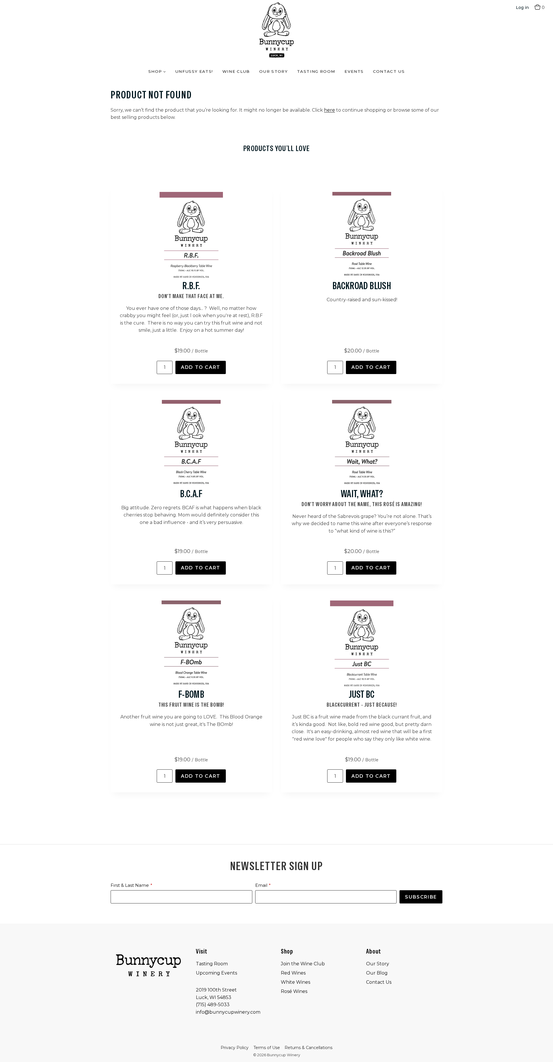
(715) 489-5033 (213, 1004)
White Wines (295, 982)
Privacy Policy (235, 1047)
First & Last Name (130, 885)
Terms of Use (266, 1047)
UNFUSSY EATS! (194, 71)
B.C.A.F (191, 493)
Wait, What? (362, 493)
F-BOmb (191, 694)
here (329, 110)
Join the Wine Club (303, 963)
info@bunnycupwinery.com (228, 1012)
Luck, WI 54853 (213, 997)
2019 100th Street (216, 990)
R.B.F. (191, 285)
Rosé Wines (294, 991)
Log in (522, 7)
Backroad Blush (361, 285)
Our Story (273, 71)
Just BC (361, 694)
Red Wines (293, 973)
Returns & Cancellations (308, 1047)
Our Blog (377, 973)
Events (353, 71)
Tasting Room (316, 71)
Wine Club (236, 71)
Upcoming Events (216, 973)
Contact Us (389, 71)
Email (261, 885)
